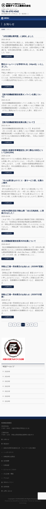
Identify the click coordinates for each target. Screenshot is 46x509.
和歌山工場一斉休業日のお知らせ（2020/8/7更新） (23, 266)
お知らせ (6, 439)
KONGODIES (20, 499)
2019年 (7, 401)
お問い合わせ (8, 491)
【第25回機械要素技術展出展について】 (18, 122)
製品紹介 (6, 444)
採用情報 (6, 487)
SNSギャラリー (9, 482)
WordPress (16, 501)
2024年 (7, 376)
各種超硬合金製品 (9, 456)
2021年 (7, 391)
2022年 (7, 386)
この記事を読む (8, 56)
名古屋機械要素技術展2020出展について (18, 241)
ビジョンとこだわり (10, 469)
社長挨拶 (6, 465)
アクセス (6, 478)
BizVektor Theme (27, 501)
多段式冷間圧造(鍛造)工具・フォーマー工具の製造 (20, 448)
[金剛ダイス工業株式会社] (16, 4)
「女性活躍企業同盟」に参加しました (17, 36)
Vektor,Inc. (38, 501)
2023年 (7, 381)
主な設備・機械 (8, 474)
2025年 (7, 371)
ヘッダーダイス (8, 452)
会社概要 (6, 461)
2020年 (7, 396)
